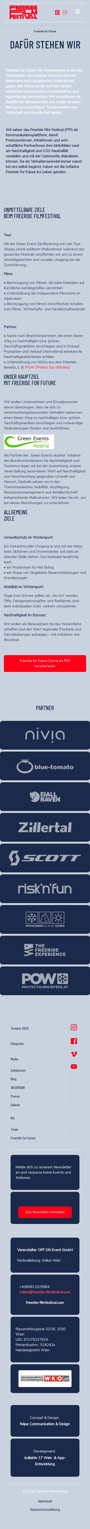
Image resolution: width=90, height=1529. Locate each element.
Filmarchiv (17, 1043)
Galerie (15, 1105)
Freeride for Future (23, 1138)
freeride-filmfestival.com (45, 1302)
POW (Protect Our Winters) (47, 367)
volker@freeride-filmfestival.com (45, 1292)
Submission (18, 1070)
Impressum (45, 1501)
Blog (14, 1079)
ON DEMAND (18, 1087)
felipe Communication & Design (45, 1424)
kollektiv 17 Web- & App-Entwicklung (45, 1460)
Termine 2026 (20, 1028)
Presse (15, 1096)
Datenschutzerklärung (45, 1509)
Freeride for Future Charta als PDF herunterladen (45, 663)
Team (14, 1129)
